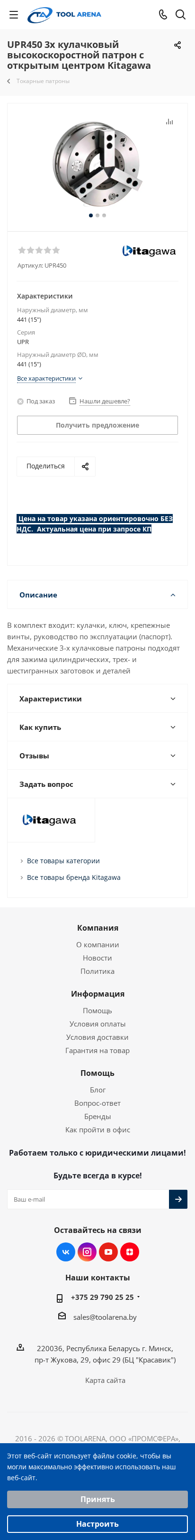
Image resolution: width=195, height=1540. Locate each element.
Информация (97, 994)
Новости (97, 957)
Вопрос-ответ (97, 1103)
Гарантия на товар (97, 1050)
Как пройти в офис (97, 1129)
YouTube (108, 1251)
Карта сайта (105, 1380)
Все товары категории (63, 860)
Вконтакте (65, 1251)
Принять (97, 1499)
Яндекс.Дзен (129, 1251)
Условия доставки (97, 1037)
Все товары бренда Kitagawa (74, 877)
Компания (97, 928)
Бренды (97, 1116)
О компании (97, 944)
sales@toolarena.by (105, 1317)
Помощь (97, 1010)
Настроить (97, 1524)
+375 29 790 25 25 (102, 1297)
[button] (22, 249)
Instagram (87, 1251)
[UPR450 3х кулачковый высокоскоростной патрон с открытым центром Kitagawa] (97, 163)
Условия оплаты (98, 1023)
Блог (98, 1089)
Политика (97, 971)
